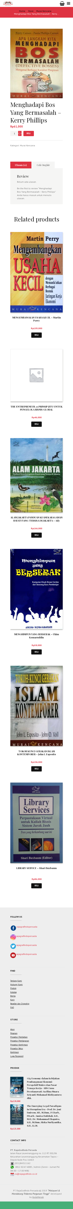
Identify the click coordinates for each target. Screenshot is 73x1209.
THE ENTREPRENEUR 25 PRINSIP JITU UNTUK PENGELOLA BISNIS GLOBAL (36, 408)
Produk (13, 988)
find (12, 970)
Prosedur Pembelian (19, 1037)
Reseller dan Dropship (19, 1003)
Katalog (13, 992)
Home (22, 11)
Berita (13, 996)
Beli (29, 133)
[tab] (20, 165)
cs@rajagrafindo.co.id (26, 1173)
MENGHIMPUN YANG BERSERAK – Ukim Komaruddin (36, 636)
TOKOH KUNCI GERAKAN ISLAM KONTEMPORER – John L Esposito (36, 753)
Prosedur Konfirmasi (19, 1044)
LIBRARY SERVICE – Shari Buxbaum (36, 868)
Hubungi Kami (16, 984)
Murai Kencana (43, 11)
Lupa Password (16, 1056)
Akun (12, 1029)
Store (31, 11)
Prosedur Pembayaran (19, 1040)
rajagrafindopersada (26, 926)
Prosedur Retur (16, 1048)
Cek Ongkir (43, 165)
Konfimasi (14, 1052)
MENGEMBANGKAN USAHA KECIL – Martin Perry (36, 319)
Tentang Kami (16, 980)
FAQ (12, 1007)
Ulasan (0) (21, 165)
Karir (12, 999)
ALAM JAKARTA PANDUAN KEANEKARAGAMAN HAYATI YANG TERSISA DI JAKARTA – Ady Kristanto (36, 520)
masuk (32, 195)
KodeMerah (38, 1197)
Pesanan (13, 1033)
